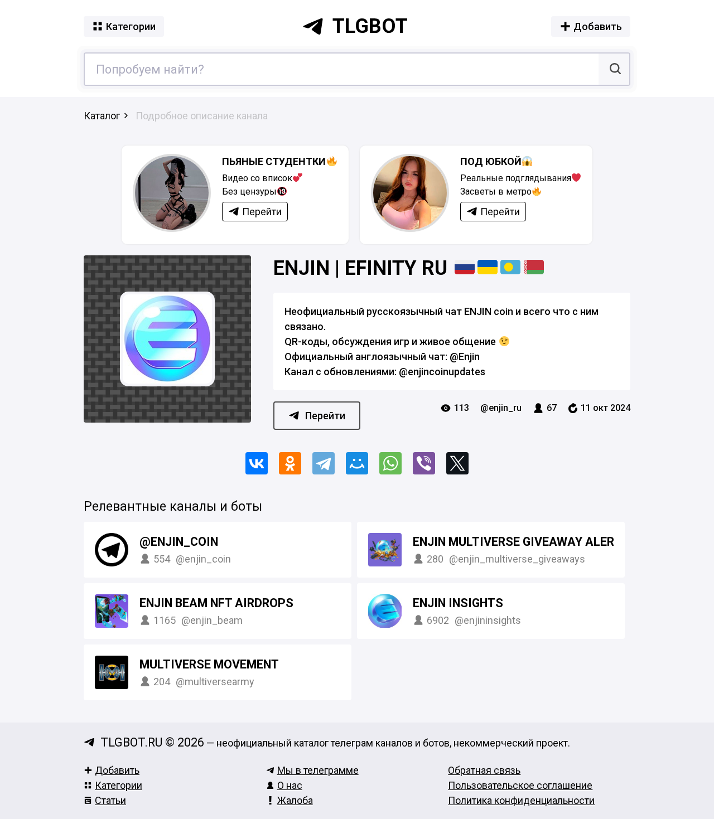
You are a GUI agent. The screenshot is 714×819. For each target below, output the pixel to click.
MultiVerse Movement (209, 664)
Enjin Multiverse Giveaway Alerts (521, 542)
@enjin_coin (178, 542)
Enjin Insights (458, 603)
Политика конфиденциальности (521, 800)
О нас (289, 785)
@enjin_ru (501, 408)
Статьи (110, 800)
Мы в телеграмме (318, 770)
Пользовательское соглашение (520, 785)
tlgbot (370, 26)
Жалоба (295, 800)
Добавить (117, 770)
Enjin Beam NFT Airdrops (216, 603)
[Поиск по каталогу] (614, 69)
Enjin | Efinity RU (362, 268)
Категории (118, 785)
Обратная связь (484, 770)
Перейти (325, 415)
